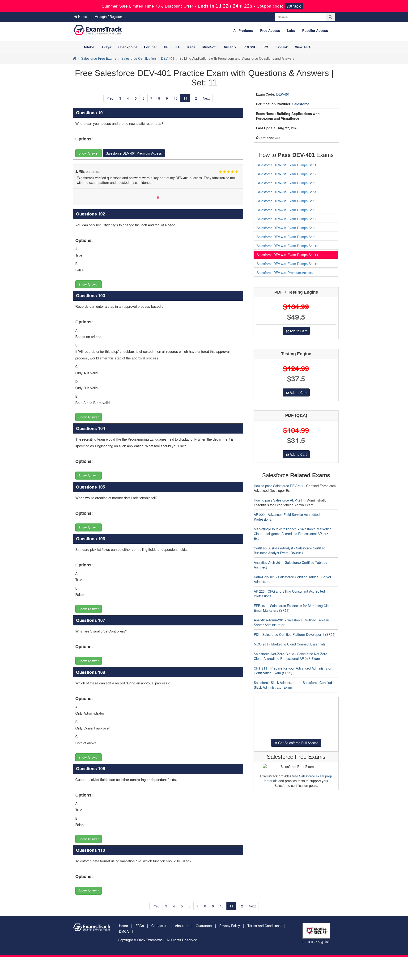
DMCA (124, 931)
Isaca (191, 47)
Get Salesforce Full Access (297, 742)
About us (181, 925)
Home (82, 16)
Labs (291, 30)
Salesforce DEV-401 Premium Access (134, 153)
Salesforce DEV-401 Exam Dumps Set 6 (286, 209)
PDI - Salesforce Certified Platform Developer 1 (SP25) (295, 634)
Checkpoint (127, 47)
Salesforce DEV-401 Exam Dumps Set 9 (286, 236)
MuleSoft (209, 47)
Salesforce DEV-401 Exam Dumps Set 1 (286, 165)
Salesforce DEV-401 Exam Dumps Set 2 (286, 174)
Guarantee (204, 925)
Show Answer (88, 153)
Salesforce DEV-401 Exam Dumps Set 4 (286, 192)
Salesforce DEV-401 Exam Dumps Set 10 (287, 245)
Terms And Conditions (263, 925)
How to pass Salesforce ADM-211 (279, 500)
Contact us (159, 925)
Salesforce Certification (138, 58)
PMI (266, 47)
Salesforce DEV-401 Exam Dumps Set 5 (286, 200)
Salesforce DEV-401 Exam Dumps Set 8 (286, 227)
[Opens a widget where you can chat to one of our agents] (390, 949)
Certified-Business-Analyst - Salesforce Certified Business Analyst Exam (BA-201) (289, 550)
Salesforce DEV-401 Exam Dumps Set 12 (287, 263)
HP (166, 47)
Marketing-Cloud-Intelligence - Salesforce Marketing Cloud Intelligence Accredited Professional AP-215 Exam (293, 534)
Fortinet (150, 47)
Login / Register (110, 16)
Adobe (89, 47)
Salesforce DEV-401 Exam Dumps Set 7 (286, 218)
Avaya (106, 47)
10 (176, 98)
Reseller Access (315, 30)
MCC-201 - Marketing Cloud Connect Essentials (289, 644)
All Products (243, 30)
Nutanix (230, 47)
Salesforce (300, 103)
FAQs (140, 925)
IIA (177, 47)
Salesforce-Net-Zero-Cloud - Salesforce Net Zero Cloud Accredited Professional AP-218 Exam (290, 656)
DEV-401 (167, 58)
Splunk (282, 47)
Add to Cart (298, 331)
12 (195, 98)
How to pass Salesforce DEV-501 (278, 485)
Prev (109, 98)
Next (206, 98)
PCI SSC (249, 47)
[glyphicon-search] (330, 17)
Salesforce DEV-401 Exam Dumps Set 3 (286, 183)
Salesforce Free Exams (98, 58)
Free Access (270, 30)
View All (302, 47)
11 (185, 98)
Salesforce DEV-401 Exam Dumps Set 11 (287, 254)
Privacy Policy (229, 925)
